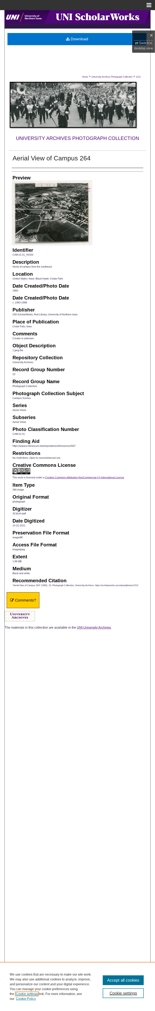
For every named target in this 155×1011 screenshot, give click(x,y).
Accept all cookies (123, 980)
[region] (77, 986)
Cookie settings (27, 994)
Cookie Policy (26, 998)
